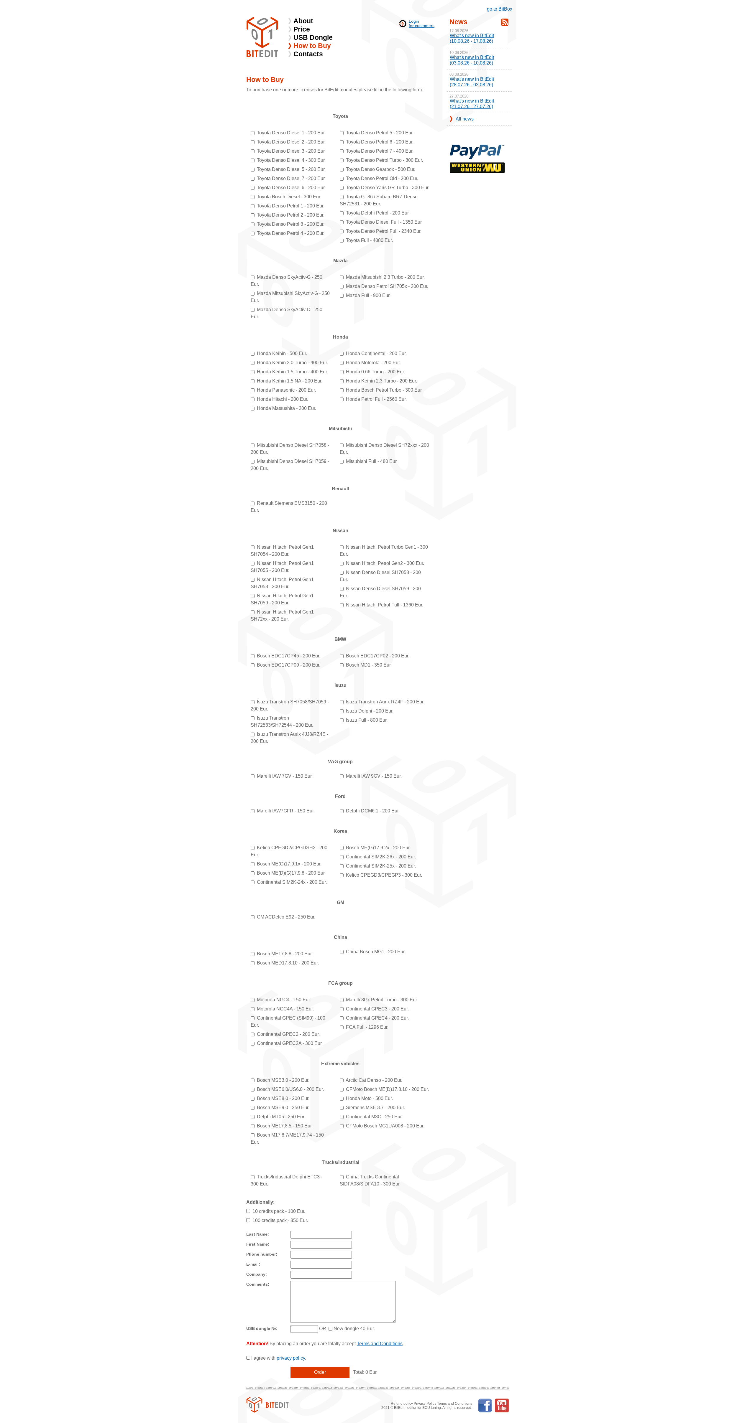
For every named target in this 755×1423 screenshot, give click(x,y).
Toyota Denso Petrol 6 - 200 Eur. (379, 141)
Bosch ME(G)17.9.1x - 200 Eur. (289, 863)
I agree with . (278, 1358)
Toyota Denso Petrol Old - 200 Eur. (382, 178)
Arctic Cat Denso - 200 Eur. (374, 1080)
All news (465, 118)
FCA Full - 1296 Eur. (367, 1027)
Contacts (308, 54)
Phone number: (261, 1254)
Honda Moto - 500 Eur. (369, 1098)
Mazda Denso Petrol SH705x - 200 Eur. (387, 286)
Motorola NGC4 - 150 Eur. (284, 999)
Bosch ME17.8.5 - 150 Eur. (285, 1125)
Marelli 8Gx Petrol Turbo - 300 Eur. (382, 999)
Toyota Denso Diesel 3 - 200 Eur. (291, 151)
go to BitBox (499, 8)
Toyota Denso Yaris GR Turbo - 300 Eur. (387, 187)
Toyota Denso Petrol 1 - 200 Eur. (290, 205)
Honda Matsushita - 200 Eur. (286, 408)
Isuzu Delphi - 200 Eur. (369, 710)
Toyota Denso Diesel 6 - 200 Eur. (291, 187)
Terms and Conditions (380, 1343)
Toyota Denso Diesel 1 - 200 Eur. (291, 132)
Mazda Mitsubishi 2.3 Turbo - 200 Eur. (385, 277)
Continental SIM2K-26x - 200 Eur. (381, 856)
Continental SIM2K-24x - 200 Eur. (292, 882)
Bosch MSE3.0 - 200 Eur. (283, 1080)
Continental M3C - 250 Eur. (374, 1116)
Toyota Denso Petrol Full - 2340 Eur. (383, 231)
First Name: (257, 1244)
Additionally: (260, 1202)
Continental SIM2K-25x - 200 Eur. (381, 865)
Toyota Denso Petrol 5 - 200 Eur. (379, 132)
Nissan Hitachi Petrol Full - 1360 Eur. (384, 604)
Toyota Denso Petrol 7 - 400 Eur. (379, 151)
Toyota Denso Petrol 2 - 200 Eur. (290, 214)
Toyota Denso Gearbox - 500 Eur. (380, 169)
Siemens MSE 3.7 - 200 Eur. (375, 1107)
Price (301, 29)
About (303, 21)
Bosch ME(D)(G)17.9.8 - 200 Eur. (291, 872)
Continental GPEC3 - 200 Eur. (377, 1008)
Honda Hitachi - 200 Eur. (282, 399)
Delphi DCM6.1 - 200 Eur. (373, 810)
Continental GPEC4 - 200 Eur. (377, 1017)
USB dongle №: (262, 1328)
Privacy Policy (425, 1403)
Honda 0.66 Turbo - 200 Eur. (375, 371)
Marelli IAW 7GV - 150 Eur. (285, 776)
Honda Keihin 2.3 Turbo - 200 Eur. (381, 380)
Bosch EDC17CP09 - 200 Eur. (288, 664)
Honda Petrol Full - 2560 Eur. (376, 399)
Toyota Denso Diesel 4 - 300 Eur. (291, 160)
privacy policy (291, 1358)
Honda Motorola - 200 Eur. (373, 362)
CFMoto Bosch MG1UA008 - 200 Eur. (385, 1125)
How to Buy (312, 46)
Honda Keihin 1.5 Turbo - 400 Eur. (292, 371)
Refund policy (402, 1403)
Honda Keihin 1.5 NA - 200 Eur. (289, 380)
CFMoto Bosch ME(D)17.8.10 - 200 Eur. (387, 1089)
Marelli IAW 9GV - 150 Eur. (374, 776)
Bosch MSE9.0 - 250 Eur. (283, 1107)
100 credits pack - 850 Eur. (280, 1220)
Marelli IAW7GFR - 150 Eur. (286, 810)
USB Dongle (313, 37)
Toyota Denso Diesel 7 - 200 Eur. (291, 178)
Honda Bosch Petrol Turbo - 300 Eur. (384, 390)
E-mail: (253, 1264)
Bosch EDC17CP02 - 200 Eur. (377, 655)
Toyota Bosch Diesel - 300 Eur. (289, 196)
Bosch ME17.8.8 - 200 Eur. (285, 953)
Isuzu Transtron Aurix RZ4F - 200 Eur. (385, 701)
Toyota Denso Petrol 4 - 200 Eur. (290, 233)
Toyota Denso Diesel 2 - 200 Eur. (291, 141)
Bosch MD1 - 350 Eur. (369, 664)
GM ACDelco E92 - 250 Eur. (286, 916)
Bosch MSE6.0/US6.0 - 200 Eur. (290, 1089)
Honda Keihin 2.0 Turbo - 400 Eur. (292, 362)
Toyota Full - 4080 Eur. (369, 240)
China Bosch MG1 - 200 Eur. (376, 951)
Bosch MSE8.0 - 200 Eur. (283, 1098)
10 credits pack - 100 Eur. (278, 1211)
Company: (256, 1274)
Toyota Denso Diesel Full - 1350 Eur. (384, 222)
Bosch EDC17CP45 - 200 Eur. (288, 655)
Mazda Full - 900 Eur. (368, 295)
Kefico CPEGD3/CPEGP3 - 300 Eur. (384, 875)
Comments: (257, 1284)
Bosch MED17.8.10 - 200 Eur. (288, 962)
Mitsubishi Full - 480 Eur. (372, 461)
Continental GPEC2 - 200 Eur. (288, 1034)
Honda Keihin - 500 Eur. (282, 353)
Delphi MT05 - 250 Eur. (281, 1116)
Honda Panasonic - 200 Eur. (286, 390)
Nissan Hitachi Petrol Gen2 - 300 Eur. (385, 563)
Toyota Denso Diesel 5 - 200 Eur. (291, 169)
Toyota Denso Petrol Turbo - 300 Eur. (384, 160)
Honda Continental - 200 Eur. (376, 353)
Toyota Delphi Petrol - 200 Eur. (378, 212)
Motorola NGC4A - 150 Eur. (285, 1008)
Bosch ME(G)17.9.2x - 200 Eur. (378, 847)
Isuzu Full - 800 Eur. (367, 720)
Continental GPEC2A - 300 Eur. (290, 1043)
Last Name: (257, 1234)
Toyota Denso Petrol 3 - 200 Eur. (290, 224)
